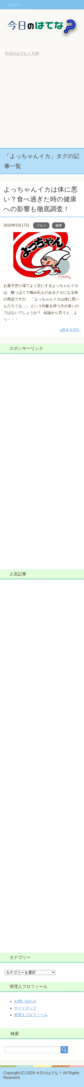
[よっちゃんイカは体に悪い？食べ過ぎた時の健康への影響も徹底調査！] (42, 275)
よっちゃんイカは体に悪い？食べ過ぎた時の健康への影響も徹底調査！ (40, 199)
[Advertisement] (42, 104)
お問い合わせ (25, 1001)
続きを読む (71, 330)
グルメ (41, 225)
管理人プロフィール (31, 1015)
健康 (58, 225)
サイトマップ (25, 1008)
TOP (22, 53)
